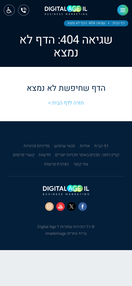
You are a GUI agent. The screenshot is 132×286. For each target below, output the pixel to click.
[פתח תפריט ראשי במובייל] (122, 10)
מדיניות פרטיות (37, 146)
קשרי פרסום (23, 155)
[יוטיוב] (60, 206)
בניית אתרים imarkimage (66, 233)
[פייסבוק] (82, 206)
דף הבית (119, 23)
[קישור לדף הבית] (66, 12)
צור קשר (80, 164)
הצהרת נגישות (56, 164)
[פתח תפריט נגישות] (9, 10)
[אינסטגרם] (49, 206)
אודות (85, 146)
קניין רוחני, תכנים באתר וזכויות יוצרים (87, 155)
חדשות (45, 155)
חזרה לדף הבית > (66, 103)
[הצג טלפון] (23, 10)
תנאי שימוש (64, 146)
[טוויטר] (71, 206)
